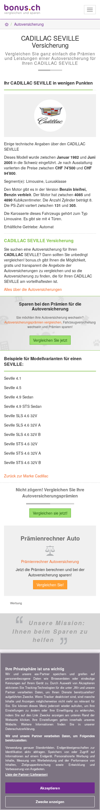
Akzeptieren (50, 787)
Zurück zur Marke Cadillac (26, 475)
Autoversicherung (29, 24)
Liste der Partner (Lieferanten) (26, 774)
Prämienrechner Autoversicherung (50, 561)
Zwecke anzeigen (50, 801)
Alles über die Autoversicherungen (33, 289)
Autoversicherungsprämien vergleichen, (33, 322)
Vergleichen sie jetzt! (50, 513)
